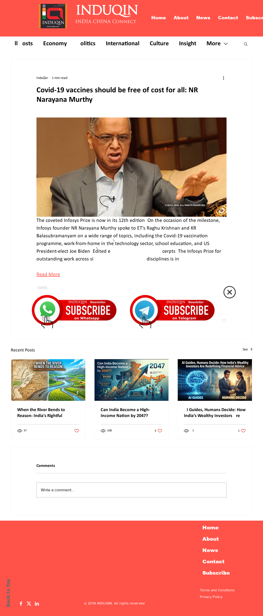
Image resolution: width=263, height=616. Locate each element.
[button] (229, 292)
